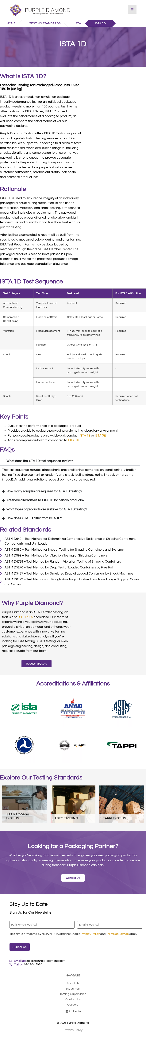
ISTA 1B (73, 440)
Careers (73, 1004)
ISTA (78, 23)
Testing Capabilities (73, 993)
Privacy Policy (90, 933)
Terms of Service (117, 933)
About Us (73, 983)
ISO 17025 (25, 617)
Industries (73, 988)
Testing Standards (45, 23)
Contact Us (73, 999)
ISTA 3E (100, 435)
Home (11, 23)
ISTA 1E (84, 435)
